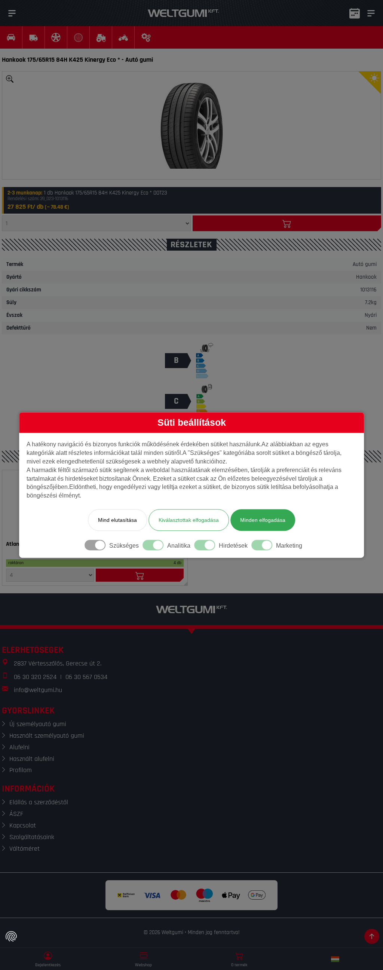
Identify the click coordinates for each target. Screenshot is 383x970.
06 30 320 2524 (35, 677)
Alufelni (19, 747)
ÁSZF (16, 814)
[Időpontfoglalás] (354, 13)
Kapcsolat (22, 825)
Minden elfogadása (262, 520)
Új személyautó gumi (37, 724)
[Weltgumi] (183, 13)
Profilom (20, 770)
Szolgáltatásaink (31, 837)
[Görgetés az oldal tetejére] (371, 936)
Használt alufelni (31, 759)
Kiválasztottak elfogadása (189, 520)
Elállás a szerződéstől (38, 802)
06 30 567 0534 (86, 677)
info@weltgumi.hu (38, 690)
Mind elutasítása (117, 520)
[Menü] (12, 13)
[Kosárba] (287, 223)
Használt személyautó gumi (46, 735)
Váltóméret (24, 848)
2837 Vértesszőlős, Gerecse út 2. (57, 663)
